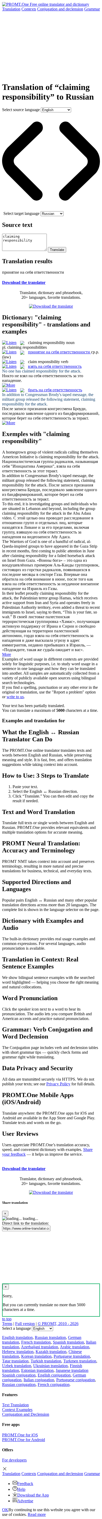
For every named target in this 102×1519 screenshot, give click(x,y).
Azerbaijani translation (39, 1347)
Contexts (28, 9)
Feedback (25, 1483)
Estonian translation (37, 1370)
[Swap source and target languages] (51, 209)
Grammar (92, 9)
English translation (17, 1337)
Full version (25, 1323)
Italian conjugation (39, 1380)
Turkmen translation (79, 1361)
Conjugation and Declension (25, 1414)
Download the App (33, 1495)
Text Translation (15, 1405)
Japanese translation (72, 1370)
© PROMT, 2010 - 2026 (58, 1323)
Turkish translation (46, 1361)
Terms (7, 1323)
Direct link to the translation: (25, 1223)
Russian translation (50, 1337)
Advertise (25, 1501)
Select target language (21, 213)
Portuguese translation (72, 1356)
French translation (36, 1342)
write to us (15, 697)
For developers (14, 1460)
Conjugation (60, 9)
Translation (11, 9)
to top (7, 1319)
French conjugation (54, 1384)
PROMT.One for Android (23, 1439)
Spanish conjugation (19, 1375)
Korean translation (36, 1356)
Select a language (16, 1328)
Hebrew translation (17, 1351)
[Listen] (9, 342)
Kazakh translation (51, 1351)
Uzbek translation (16, 1365)
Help (21, 1489)
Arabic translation (74, 1347)
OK (5, 1509)
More (6, 654)
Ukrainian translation (50, 1365)
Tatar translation (15, 1361)
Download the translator (24, 282)
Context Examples (17, 1409)
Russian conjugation (19, 1384)
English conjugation (54, 1375)
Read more (37, 1514)
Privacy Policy (58, 1084)
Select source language (21, 109)
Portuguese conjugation (75, 1380)
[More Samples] (8, 385)
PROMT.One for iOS (20, 1435)
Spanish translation (68, 1342)
